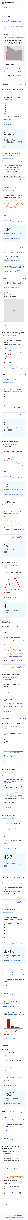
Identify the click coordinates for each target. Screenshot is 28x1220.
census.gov (9, 101)
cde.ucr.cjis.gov (10, 391)
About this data (16, 101)
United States (5, 21)
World (19, 21)
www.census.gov (7, 78)
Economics (15, 24)
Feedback (20, 2)
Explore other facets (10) (8, 1006)
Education (11, 26)
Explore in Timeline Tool (19, 124)
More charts (23, 84)
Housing (5, 28)
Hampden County (10, 20)
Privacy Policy (20, 1217)
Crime (4, 26)
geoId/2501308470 (15, 18)
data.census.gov (16, 640)
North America (13, 21)
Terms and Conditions (10, 1217)
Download (7, 124)
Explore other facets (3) (8, 772)
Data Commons (9, 2)
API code (13, 124)
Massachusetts (20, 20)
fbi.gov (8, 453)
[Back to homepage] (3, 3)
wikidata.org (15, 1014)
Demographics (20, 26)
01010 (7, 172)
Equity (22, 24)
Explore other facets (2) (8, 92)
